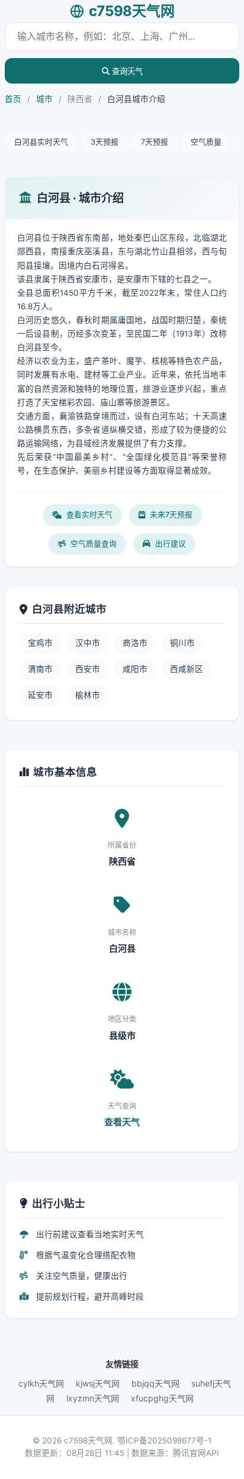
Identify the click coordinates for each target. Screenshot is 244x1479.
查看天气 (122, 1122)
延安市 (40, 695)
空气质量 (206, 141)
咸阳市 (135, 669)
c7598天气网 (132, 11)
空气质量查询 (93, 543)
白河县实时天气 (41, 141)
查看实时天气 (89, 514)
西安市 (87, 669)
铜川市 (182, 643)
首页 (13, 99)
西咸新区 (186, 669)
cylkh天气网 (41, 1383)
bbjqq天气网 (155, 1383)
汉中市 (87, 643)
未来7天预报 (171, 514)
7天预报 (154, 141)
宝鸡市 (40, 643)
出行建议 (170, 543)
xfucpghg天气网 (162, 1398)
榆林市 (87, 695)
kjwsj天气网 (98, 1383)
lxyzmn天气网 (92, 1398)
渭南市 (40, 669)
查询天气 (126, 71)
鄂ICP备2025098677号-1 (164, 1440)
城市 (44, 99)
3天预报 (104, 141)
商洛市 (135, 643)
